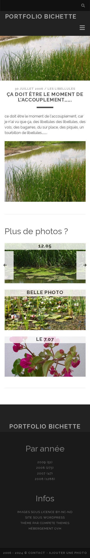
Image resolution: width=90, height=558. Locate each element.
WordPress (54, 517)
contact (36, 553)
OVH (57, 528)
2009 (41, 462)
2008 (40, 467)
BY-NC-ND (64, 512)
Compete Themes (55, 523)
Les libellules (61, 88)
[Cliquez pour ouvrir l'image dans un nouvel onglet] (45, 200)
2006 (39, 479)
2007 (41, 473)
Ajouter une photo (68, 553)
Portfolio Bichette (41, 16)
